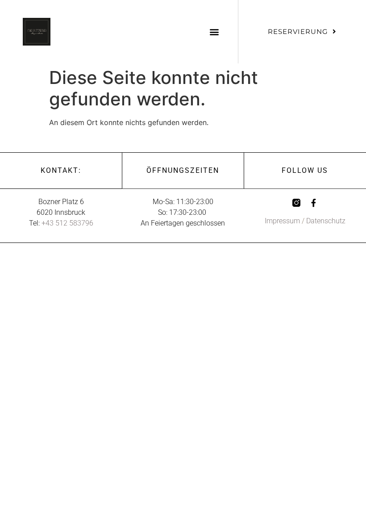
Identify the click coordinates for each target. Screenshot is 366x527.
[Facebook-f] (313, 203)
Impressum (282, 221)
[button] (214, 31)
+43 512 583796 (67, 223)
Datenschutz (325, 221)
